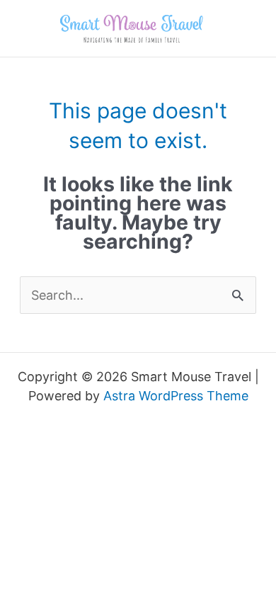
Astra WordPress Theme (175, 395)
